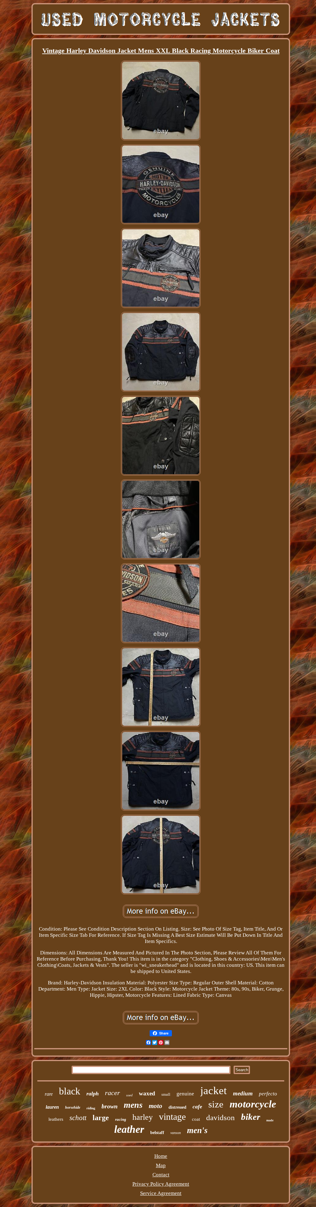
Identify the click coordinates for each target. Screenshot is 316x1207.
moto (155, 1106)
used (129, 1095)
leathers (55, 1119)
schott (77, 1118)
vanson (175, 1133)
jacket (213, 1091)
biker (250, 1117)
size (215, 1104)
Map (161, 1165)
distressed (177, 1107)
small (165, 1094)
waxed (147, 1093)
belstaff (157, 1132)
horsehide (72, 1107)
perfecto (268, 1094)
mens (133, 1105)
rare (49, 1094)
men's (197, 1130)
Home (160, 1156)
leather (129, 1129)
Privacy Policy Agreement (160, 1184)
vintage (172, 1116)
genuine (185, 1094)
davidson (220, 1117)
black (69, 1091)
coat (196, 1119)
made (269, 1120)
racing (120, 1119)
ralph (92, 1093)
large (101, 1118)
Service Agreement (160, 1193)
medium (243, 1093)
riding (90, 1108)
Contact (160, 1175)
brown (110, 1106)
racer (112, 1093)
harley (142, 1117)
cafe (197, 1106)
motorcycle (253, 1104)
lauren (52, 1107)
